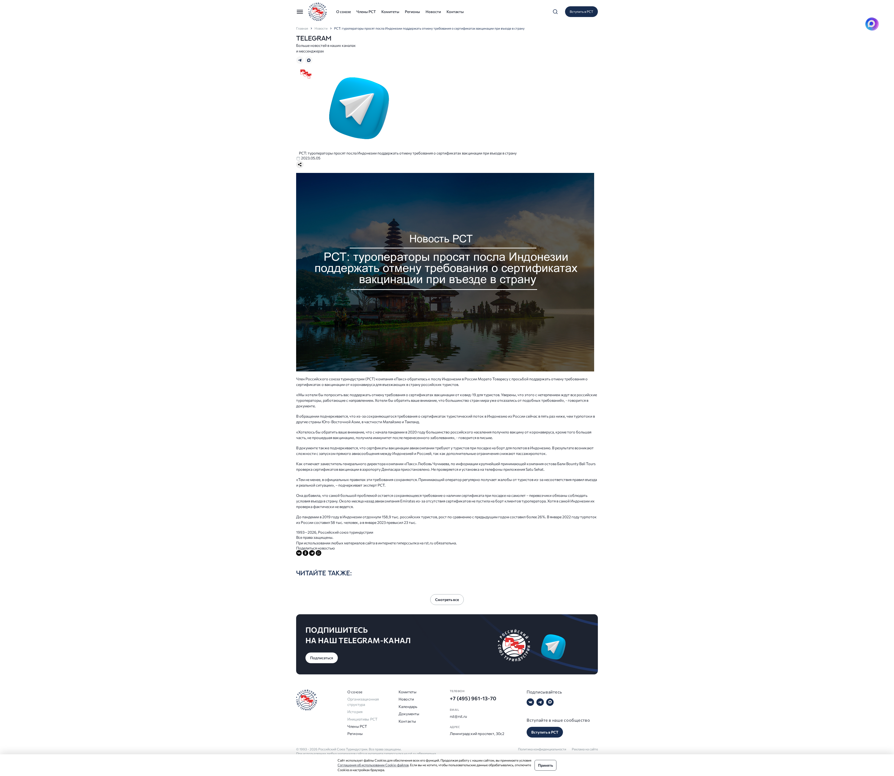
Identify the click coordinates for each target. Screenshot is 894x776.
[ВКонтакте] (299, 553)
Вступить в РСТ (581, 12)
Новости (433, 11)
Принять (545, 765)
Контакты (455, 11)
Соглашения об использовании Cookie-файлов (373, 765)
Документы (409, 713)
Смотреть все (447, 599)
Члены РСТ (366, 11)
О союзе (343, 11)
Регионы (412, 11)
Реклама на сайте (585, 749)
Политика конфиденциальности (542, 749)
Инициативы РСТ (362, 719)
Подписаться (321, 658)
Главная (302, 28)
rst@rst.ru (458, 716)
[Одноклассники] (305, 553)
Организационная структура (363, 701)
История (354, 711)
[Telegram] (312, 553)
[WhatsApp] (318, 553)
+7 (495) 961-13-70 (473, 698)
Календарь (408, 706)
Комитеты (390, 11)
